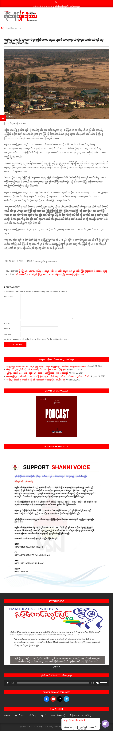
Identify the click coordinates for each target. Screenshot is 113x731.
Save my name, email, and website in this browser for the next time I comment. (38, 339)
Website (7, 334)
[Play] (7, 682)
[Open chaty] (105, 724)
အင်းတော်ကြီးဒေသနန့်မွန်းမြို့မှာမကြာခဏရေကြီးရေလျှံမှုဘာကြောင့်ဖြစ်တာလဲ (49, 274)
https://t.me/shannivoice (67, 720)
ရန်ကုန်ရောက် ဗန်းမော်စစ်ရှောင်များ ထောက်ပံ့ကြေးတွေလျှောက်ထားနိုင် (37, 373)
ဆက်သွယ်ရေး (41, 261)
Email (7, 329)
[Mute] (97, 682)
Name (7, 323)
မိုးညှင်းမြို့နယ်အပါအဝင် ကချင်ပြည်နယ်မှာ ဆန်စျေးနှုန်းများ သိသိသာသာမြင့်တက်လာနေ (46, 366)
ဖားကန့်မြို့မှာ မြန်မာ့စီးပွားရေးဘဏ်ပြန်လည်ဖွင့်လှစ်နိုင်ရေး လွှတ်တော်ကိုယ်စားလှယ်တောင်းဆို (48, 376)
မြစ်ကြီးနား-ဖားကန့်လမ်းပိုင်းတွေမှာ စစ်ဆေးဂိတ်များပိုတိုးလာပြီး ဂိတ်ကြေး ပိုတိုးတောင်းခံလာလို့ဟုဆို (63, 271)
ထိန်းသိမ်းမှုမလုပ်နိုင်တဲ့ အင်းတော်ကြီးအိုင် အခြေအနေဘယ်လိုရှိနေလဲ (36, 369)
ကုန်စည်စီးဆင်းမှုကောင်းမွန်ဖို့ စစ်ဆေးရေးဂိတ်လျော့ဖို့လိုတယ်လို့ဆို (35, 380)
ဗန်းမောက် (52, 261)
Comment (8, 296)
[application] (56, 683)
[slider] (103, 682)
